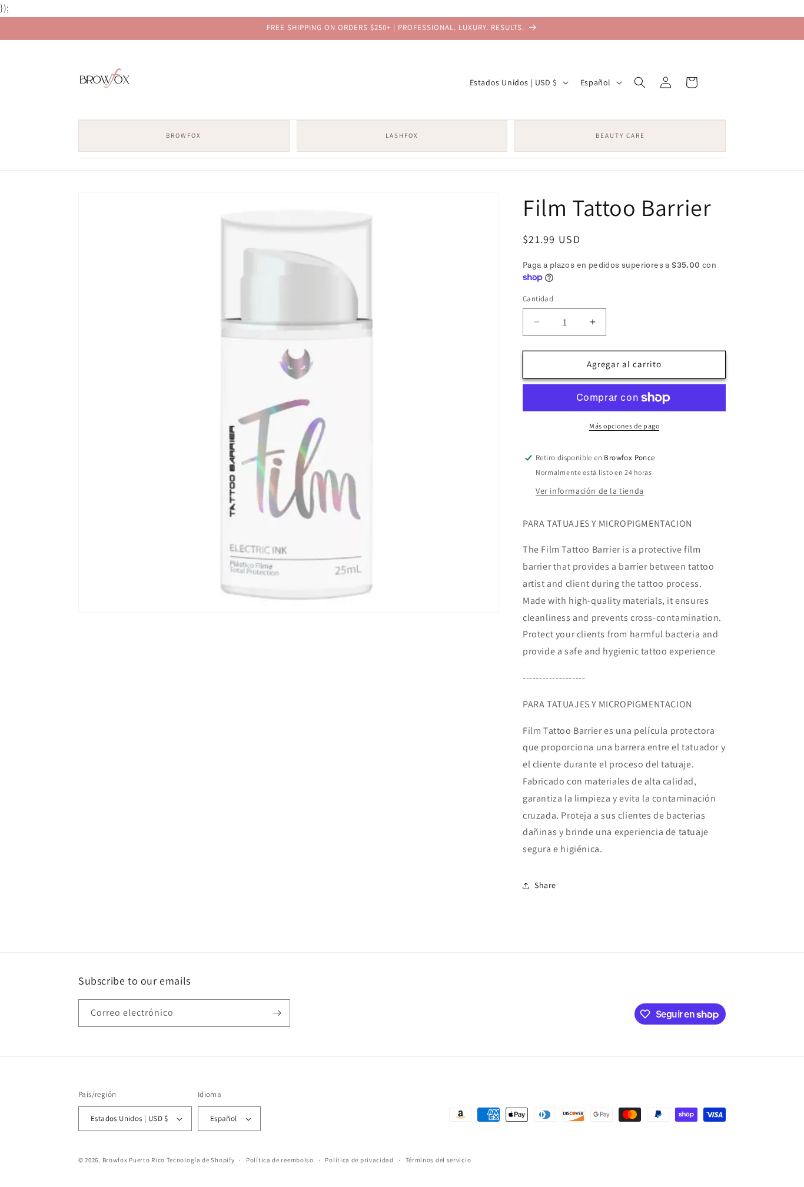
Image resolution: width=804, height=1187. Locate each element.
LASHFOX (402, 135)
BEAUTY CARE (620, 135)
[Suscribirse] (277, 1013)
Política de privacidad (359, 1160)
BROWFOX (183, 135)
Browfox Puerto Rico (133, 1160)
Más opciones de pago (624, 425)
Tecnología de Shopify (201, 1160)
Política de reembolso (280, 1160)
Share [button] (545, 885)
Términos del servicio (438, 1160)
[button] (640, 82)
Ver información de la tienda (590, 491)
